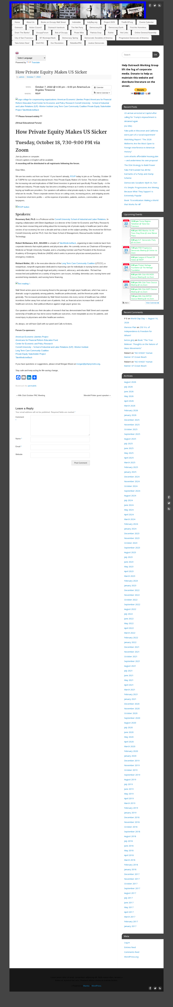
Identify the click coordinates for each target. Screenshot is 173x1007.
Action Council (35, 27)
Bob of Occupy (61, 33)
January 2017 (130, 926)
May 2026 (129, 396)
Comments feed (131, 952)
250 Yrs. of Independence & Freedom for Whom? (138, 331)
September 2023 (132, 547)
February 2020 (131, 751)
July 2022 (128, 613)
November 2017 (132, 878)
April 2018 (129, 855)
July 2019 (128, 784)
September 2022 (132, 604)
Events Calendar (146, 22)
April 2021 (129, 684)
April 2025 (129, 457)
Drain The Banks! (22, 33)
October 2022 (130, 599)
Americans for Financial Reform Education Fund (37, 340)
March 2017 (129, 916)
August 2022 (130, 609)
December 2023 (131, 533)
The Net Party (77, 27)
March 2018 (129, 860)
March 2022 (129, 632)
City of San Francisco (24, 38)
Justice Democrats (96, 43)
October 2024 (130, 486)
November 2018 (132, 822)
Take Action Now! (22, 43)
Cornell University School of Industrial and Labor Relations (80, 219)
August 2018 (130, 836)
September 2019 (132, 774)
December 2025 (131, 419)
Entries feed (130, 947)
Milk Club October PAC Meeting (30, 395)
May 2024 (129, 509)
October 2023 (130, 542)
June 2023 (129, 561)
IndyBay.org (92, 22)
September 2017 (132, 888)
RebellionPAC (76, 43)
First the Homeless (138, 27)
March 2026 (129, 405)
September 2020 (132, 718)
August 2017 (130, 893)
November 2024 (132, 481)
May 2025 (129, 453)
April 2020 (129, 741)
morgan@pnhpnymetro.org (88, 364)
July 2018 (128, 841)
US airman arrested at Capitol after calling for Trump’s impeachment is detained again (140, 117)
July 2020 (128, 727)
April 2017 (129, 912)
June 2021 (129, 675)
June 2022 (129, 618)
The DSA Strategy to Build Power (139, 165)
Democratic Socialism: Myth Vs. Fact (140, 182)
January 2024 (130, 528)
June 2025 (129, 448)
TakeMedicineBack (67, 243)
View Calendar (151, 303)
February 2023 (131, 580)
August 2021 (130, 666)
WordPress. (97, 986)
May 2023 (129, 566)
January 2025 (130, 472)
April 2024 (129, 514)
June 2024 (129, 505)
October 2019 (130, 770)
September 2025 (132, 434)
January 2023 (130, 585)
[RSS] (159, 6)
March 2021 (129, 689)
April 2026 (129, 401)
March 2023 (129, 576)
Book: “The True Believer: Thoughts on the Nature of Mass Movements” (141, 344)
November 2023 (132, 538)
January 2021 (130, 699)
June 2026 (129, 391)
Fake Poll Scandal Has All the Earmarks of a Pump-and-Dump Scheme (139, 173)
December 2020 (131, 703)
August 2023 (130, 552)
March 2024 (129, 519)
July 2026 (128, 386)
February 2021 (131, 694)
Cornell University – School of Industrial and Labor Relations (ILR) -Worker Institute (52, 347)
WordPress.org (131, 956)
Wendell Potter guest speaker (97, 395)
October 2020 (130, 713)
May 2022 (129, 623)
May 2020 (129, 737)
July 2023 (128, 557)
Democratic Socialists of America (98, 38)
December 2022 (131, 590)
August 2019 (130, 779)
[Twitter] (155, 6)
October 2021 (130, 656)
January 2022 (130, 642)
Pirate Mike (79, 33)
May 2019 (129, 793)
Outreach (19, 27)
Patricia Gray (95, 33)
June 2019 (129, 789)
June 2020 (129, 732)
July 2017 (128, 897)
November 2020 (132, 708)
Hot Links (124, 33)
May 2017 (129, 907)
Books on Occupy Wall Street (53, 22)
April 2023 (129, 571)
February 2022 (131, 637)
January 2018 (130, 869)
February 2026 (131, 410)
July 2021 (128, 670)
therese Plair (130, 327)
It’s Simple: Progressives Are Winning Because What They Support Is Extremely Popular (141, 191)
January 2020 (130, 755)
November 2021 (132, 651)
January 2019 (130, 812)
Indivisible (76, 22)
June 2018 (129, 845)
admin (21, 77)
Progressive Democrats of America (134, 38)
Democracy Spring (70, 38)
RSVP (73, 176)
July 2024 (128, 500)
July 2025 (128, 443)
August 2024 (130, 495)
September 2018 (132, 831)
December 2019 (131, 760)
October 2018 (130, 826)
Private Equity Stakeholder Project (31, 354)
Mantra (86, 986)
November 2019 (132, 765)
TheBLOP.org (127, 22)
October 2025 (130, 429)
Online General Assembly (145, 33)
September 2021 (132, 661)
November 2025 (132, 424)
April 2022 (129, 628)
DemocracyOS (96, 27)
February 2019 (131, 807)
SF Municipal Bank (48, 38)
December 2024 (131, 476)
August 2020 (130, 722)
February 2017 (131, 921)
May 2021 (129, 680)
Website (19, 454)
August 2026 (130, 382)
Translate (36, 62)
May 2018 (129, 850)
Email (18, 446)
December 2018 (131, 817)
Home (17, 22)
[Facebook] (150, 6)
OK (154, 54)
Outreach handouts (56, 27)
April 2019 (129, 798)
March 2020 (129, 746)
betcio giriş (129, 340)
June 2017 (129, 902)
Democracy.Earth (116, 27)
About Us (30, 22)
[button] (101, 93)
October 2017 (130, 883)
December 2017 (131, 874)
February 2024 (131, 524)
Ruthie (111, 33)
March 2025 (129, 462)
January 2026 (130, 415)
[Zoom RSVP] (22, 207)
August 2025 (130, 438)
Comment (19, 418)
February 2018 (131, 864)
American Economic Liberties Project (32, 337)
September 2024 (132, 490)
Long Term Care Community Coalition (78, 263)
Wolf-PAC (40, 43)
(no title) (128, 126)
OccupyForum (42, 33)
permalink (32, 386)
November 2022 (132, 595)
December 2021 (131, 647)
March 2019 (129, 803)
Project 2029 (109, 22)
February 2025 (131, 467)
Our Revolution (57, 43)
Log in (127, 942)
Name (19, 439)
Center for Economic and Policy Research (34, 343)
